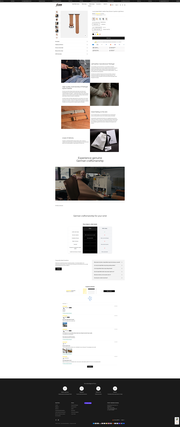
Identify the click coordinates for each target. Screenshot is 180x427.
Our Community (58, 415)
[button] (98, 13)
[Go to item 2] (56, 16)
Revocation (73, 410)
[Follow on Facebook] (56, 420)
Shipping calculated (99, 14)
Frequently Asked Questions (60, 410)
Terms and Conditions (75, 412)
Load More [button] (90, 366)
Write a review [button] (109, 291)
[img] (65, 306)
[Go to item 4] (56, 23)
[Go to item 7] (56, 34)
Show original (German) (68, 313)
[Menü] (178, 417)
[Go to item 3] (56, 19)
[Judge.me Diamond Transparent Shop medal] (90, 298)
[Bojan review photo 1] (65, 324)
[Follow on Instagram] (58, 420)
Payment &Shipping (74, 405)
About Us (56, 408)
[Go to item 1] (56, 12)
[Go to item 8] (56, 38)
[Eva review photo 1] (65, 351)
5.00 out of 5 (73, 290)
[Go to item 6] (56, 31)
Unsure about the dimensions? (60, 412)
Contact (56, 405)
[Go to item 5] (56, 27)
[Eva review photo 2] (70, 351)
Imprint (72, 408)
